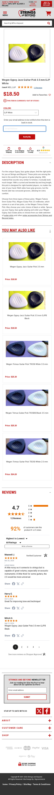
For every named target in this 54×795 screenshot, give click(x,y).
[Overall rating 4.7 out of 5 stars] (25, 88)
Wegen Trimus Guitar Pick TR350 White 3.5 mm (27, 364)
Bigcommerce (40, 779)
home (5, 784)
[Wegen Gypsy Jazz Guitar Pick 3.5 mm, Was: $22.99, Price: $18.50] (27, 251)
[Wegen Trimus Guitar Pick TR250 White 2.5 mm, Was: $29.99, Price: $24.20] (27, 446)
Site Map (27, 784)
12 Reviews (38, 88)
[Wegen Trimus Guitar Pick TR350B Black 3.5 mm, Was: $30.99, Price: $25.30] (27, 398)
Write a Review (27, 546)
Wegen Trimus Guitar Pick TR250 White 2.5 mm (27, 462)
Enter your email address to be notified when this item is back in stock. (27, 121)
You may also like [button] (26, 230)
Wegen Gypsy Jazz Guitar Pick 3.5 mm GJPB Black (27, 317)
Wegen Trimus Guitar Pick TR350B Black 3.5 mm (27, 413)
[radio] (38, 506)
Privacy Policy (15, 784)
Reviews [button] (26, 492)
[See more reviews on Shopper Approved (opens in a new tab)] (22, 584)
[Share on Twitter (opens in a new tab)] (18, 584)
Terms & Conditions (41, 784)
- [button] (50, 162)
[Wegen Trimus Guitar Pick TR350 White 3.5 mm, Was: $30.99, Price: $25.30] (27, 349)
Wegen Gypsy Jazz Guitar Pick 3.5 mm (27, 267)
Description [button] (26, 162)
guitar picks (9, 215)
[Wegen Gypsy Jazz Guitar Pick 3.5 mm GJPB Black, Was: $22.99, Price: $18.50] (27, 300)
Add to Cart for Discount (46, 4)
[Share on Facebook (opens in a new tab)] (13, 584)
